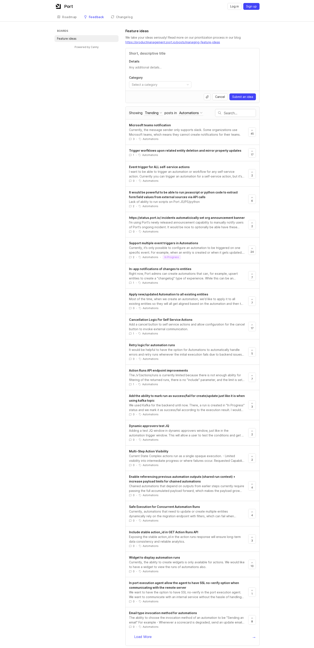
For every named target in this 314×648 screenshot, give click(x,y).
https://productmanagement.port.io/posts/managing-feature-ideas (172, 42)
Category (136, 77)
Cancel (220, 97)
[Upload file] (207, 96)
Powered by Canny (87, 47)
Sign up (251, 6)
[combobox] (160, 84)
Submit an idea (242, 97)
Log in (234, 6)
